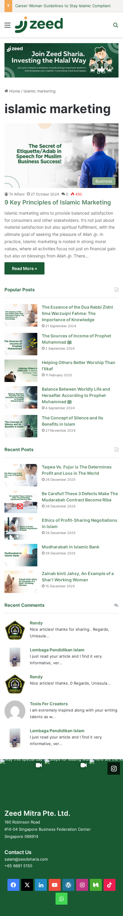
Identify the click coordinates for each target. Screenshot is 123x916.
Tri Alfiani (16, 194)
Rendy (36, 622)
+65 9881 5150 (18, 865)
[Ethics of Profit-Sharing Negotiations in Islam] (20, 528)
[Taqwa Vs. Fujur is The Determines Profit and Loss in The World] (20, 475)
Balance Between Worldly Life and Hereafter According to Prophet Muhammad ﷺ (76, 395)
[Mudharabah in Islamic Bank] (20, 555)
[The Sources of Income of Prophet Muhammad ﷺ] (20, 344)
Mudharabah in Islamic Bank (70, 546)
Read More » (24, 268)
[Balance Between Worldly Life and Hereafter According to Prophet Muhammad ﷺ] (20, 397)
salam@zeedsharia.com (26, 859)
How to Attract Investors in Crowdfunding (54, 9)
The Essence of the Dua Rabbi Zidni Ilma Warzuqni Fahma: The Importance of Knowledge (77, 313)
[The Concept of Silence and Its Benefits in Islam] (20, 426)
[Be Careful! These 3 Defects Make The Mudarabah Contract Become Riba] (20, 502)
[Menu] (7, 27)
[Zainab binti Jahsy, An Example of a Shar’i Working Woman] (20, 582)
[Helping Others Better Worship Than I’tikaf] (20, 371)
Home (14, 91)
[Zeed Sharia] (39, 24)
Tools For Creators (49, 703)
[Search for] (116, 27)
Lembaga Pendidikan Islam (57, 649)
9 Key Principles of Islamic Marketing (57, 202)
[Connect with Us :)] (113, 768)
